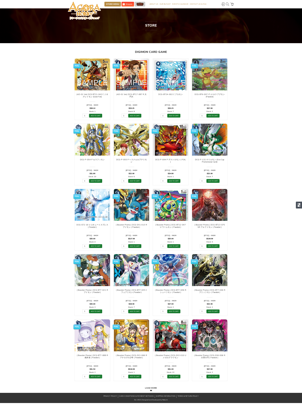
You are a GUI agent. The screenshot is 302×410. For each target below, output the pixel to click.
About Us (153, 4)
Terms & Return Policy (188, 396)
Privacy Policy (110, 396)
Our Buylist (165, 4)
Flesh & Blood (140, 4)
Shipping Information (165, 396)
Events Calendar (180, 4)
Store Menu (112, 4)
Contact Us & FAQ (198, 4)
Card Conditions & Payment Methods (136, 396)
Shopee (129, 4)
